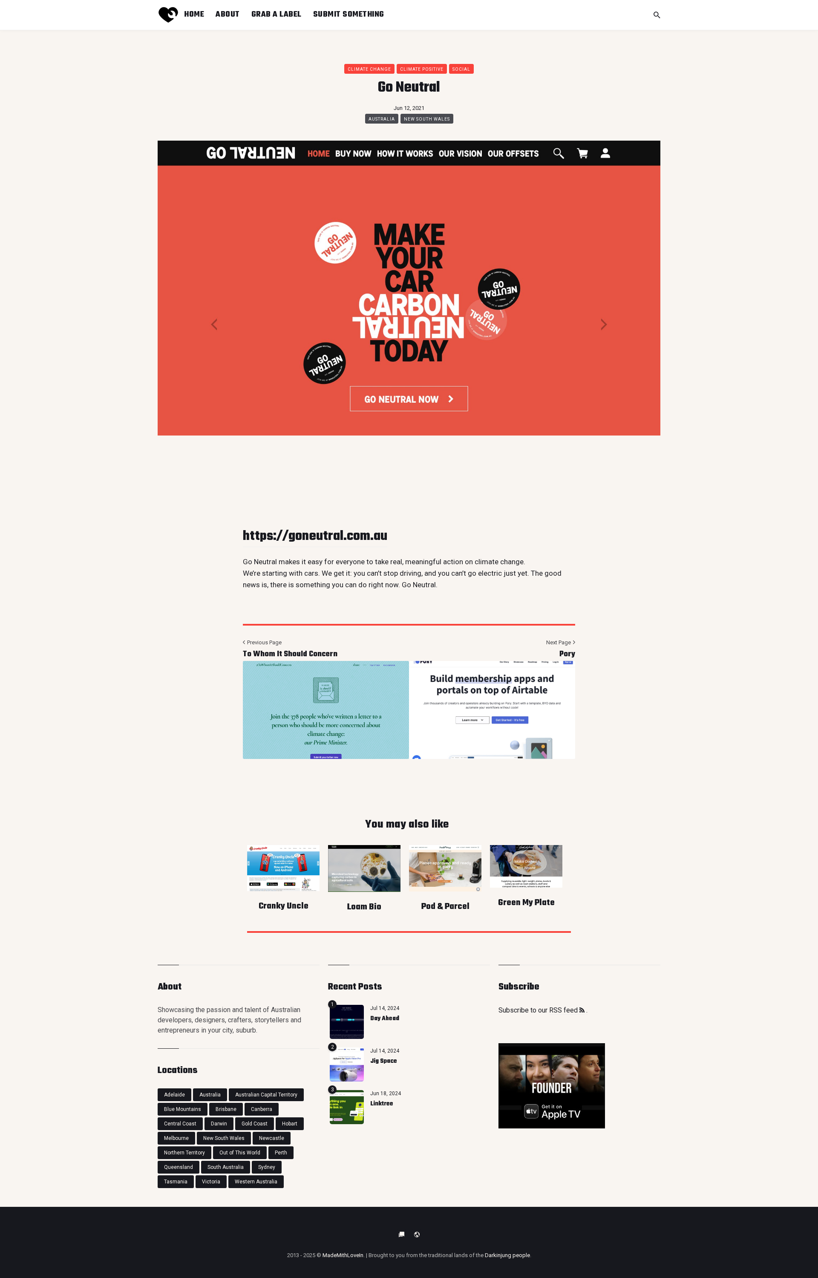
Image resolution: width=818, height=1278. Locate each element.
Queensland (178, 1167)
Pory (567, 654)
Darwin (219, 1124)
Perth (281, 1153)
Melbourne (176, 1138)
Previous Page (264, 642)
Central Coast (180, 1124)
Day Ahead (384, 1019)
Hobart (289, 1124)
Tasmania (175, 1182)
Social (461, 69)
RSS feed (564, 1010)
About (228, 14)
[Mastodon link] (416, 1234)
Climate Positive (422, 69)
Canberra (261, 1109)
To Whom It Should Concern (290, 654)
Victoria (211, 1182)
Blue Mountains (182, 1109)
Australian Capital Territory (266, 1095)
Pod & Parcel (445, 906)
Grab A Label (276, 14)
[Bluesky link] (401, 1234)
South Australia (225, 1167)
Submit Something (348, 14)
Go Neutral (419, 584)
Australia (382, 119)
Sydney (266, 1167)
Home (194, 14)
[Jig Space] (347, 1064)
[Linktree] (347, 1107)
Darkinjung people (507, 1255)
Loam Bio (364, 907)
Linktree (381, 1104)
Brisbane (226, 1109)
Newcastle (271, 1138)
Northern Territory (184, 1153)
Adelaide (174, 1095)
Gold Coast (255, 1124)
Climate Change (369, 69)
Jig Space (383, 1061)
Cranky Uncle (283, 906)
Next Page (559, 642)
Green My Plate (526, 902)
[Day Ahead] (347, 1022)
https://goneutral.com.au (315, 536)
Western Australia (256, 1182)
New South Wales (427, 119)
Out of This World (239, 1153)
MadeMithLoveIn (343, 1255)
